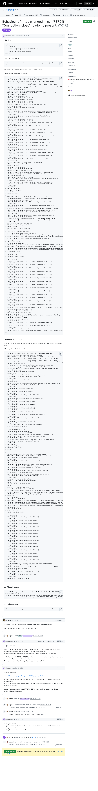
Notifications (65, 9)
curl (7, 10)
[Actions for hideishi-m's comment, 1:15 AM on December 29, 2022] (63, 719)
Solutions (21, 3)
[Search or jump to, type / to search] (74, 3)
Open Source (45, 3)
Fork (77, 9)
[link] (10, 636)
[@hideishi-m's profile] (4, 35)
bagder (8, 620)
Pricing (67, 3)
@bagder (9, 646)
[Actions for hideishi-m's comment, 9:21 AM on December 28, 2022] (63, 641)
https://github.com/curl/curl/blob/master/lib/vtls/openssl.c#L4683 (24, 676)
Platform (11, 3)
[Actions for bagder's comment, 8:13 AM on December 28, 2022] (63, 620)
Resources (33, 3)
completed (25, 737)
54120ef (33, 737)
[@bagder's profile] (4, 620)
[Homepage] (4, 3)
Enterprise (57, 3)
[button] (61, 45)
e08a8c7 (59, 707)
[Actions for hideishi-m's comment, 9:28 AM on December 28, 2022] (63, 668)
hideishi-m (9, 36)
